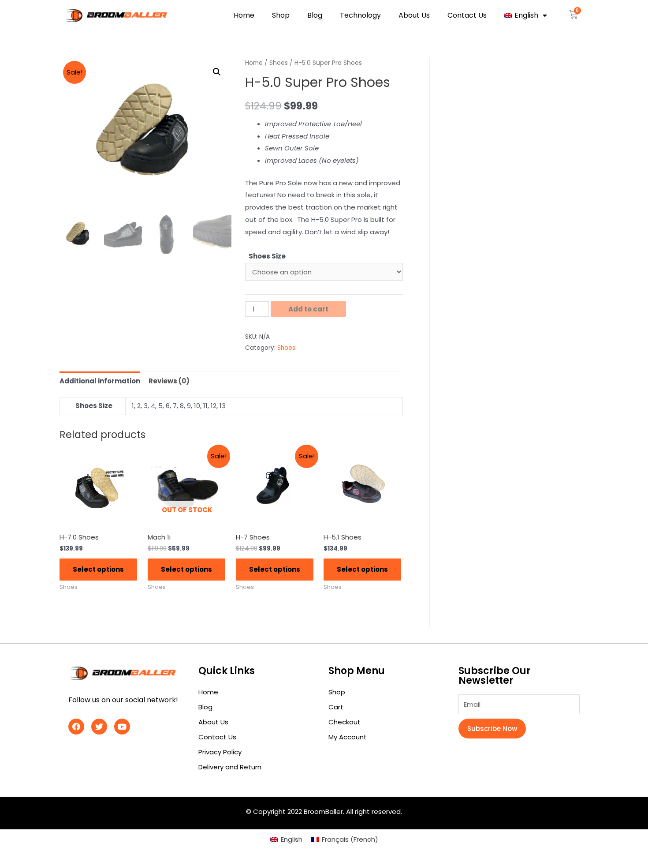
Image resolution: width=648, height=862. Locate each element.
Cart (335, 707)
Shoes (278, 63)
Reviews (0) (169, 381)
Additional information (100, 381)
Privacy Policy (220, 752)
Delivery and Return (229, 767)
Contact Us (467, 15)
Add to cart (308, 309)
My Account (347, 737)
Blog (314, 15)
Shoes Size (267, 256)
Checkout (344, 722)
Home (244, 15)
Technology (360, 15)
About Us (414, 15)
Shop (281, 15)
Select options (98, 569)
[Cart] (573, 14)
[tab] (100, 380)
